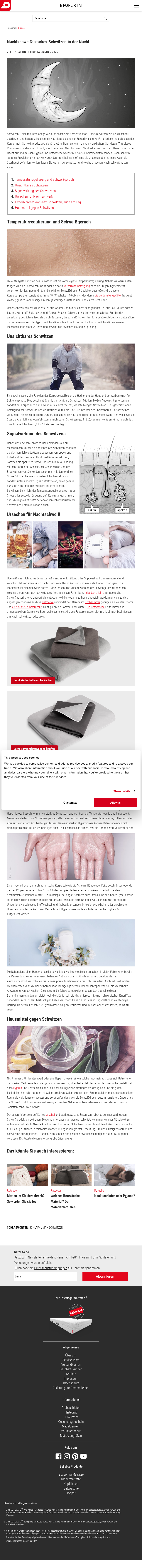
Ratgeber (12, 1190)
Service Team (71, 1360)
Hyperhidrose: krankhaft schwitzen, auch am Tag (46, 202)
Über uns (71, 1355)
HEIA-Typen (71, 1417)
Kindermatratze (71, 1479)
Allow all (115, 802)
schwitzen (56, 1227)
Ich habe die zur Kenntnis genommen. (59, 1268)
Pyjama (17, 1088)
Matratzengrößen (71, 1435)
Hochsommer (92, 602)
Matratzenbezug (71, 1431)
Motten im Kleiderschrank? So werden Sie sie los (26, 1199)
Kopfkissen (71, 1484)
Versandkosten (71, 1364)
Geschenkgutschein (71, 1422)
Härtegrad (71, 1412)
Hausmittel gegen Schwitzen (32, 208)
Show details (121, 791)
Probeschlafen (71, 1408)
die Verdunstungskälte (108, 295)
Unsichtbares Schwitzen (29, 185)
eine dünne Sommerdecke (27, 607)
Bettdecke (47, 602)
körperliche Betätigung (77, 286)
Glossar (21, 28)
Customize (70, 802)
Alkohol (50, 1114)
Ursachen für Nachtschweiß (32, 196)
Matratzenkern (71, 1426)
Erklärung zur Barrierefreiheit (71, 1388)
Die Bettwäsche (95, 607)
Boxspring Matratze (71, 1474)
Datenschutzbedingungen (50, 1268)
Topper (71, 1493)
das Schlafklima (95, 592)
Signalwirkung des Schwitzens (33, 191)
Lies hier (52, 1537)
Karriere (71, 1374)
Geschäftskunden (71, 1369)
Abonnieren (105, 1276)
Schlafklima (37, 1227)
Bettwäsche (71, 1488)
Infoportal (11, 28)
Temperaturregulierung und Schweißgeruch (42, 179)
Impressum (71, 1378)
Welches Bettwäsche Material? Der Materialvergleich (65, 1201)
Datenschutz (71, 1383)
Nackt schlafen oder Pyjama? (114, 1196)
